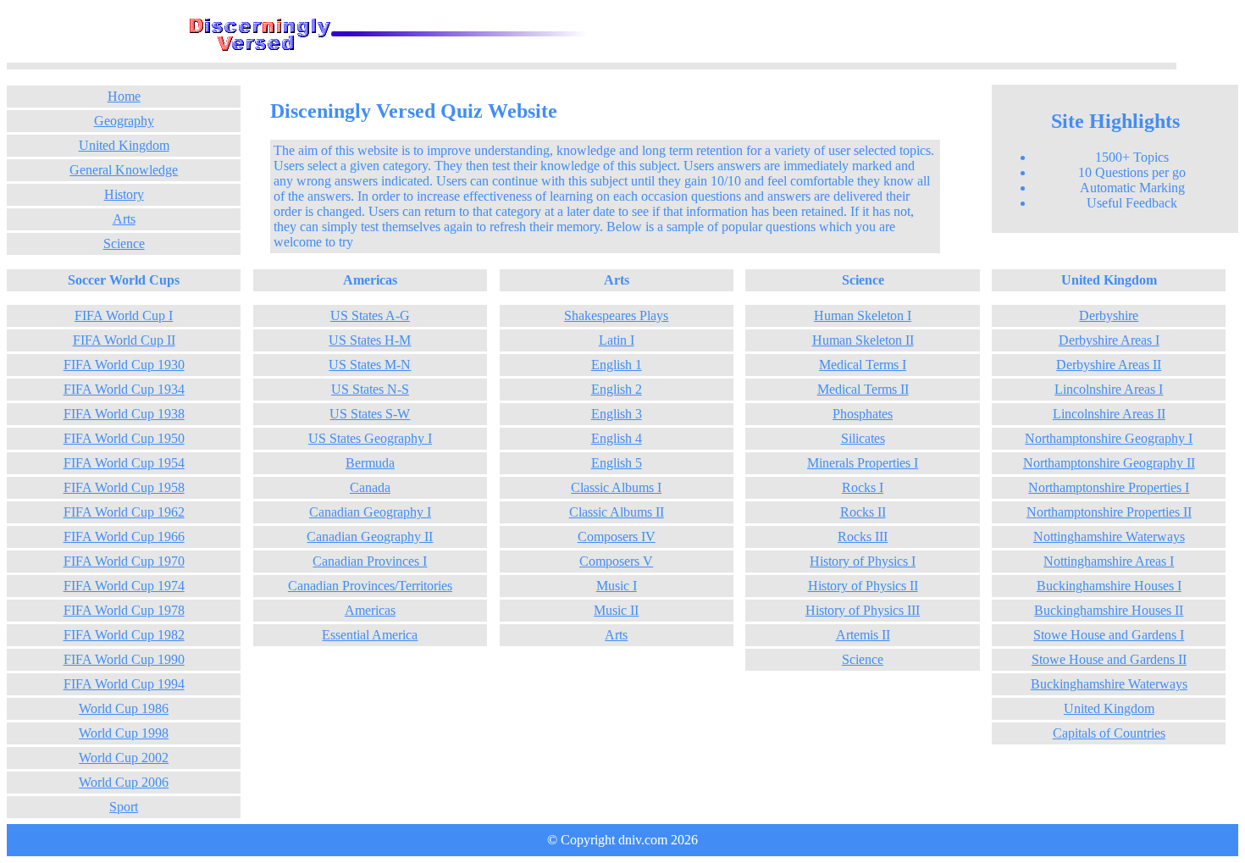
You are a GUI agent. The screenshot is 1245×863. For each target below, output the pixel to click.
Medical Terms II (863, 389)
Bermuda (370, 463)
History (124, 194)
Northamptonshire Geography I (1108, 438)
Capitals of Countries (1109, 733)
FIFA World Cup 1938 (124, 414)
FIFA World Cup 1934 (124, 389)
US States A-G (370, 315)
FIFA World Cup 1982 (124, 635)
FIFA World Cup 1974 (124, 585)
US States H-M (370, 340)
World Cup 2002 (124, 757)
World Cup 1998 (124, 733)
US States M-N (370, 364)
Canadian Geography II (370, 536)
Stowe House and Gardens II (1109, 659)
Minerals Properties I (862, 463)
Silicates (863, 438)
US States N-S (370, 389)
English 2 (616, 389)
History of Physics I (863, 561)
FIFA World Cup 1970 (124, 561)
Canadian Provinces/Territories (370, 585)
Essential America (370, 635)
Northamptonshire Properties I (1108, 487)
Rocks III (863, 536)
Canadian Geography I (370, 512)
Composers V (616, 561)
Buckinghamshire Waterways (1109, 684)
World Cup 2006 (124, 782)
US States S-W (369, 414)
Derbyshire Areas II (1108, 364)
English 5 (616, 463)
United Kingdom (124, 145)
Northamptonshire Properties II (1109, 512)
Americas (370, 610)
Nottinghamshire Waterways (1109, 536)
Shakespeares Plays (616, 315)
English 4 (616, 438)
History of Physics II (863, 585)
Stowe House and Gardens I (1108, 635)
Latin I (616, 340)
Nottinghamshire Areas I (1108, 561)
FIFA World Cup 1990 (124, 659)
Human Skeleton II (863, 340)
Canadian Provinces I (370, 561)
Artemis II (863, 635)
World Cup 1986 (124, 708)
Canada (370, 487)
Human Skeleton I (862, 315)
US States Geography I (370, 438)
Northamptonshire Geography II (1109, 463)
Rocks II (863, 512)
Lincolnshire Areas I (1108, 389)
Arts (124, 219)
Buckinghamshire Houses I (1109, 585)
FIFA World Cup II (124, 340)
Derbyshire (1108, 315)
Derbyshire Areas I (1109, 340)
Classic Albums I (616, 487)
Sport (123, 806)
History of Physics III (862, 610)
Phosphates (863, 414)
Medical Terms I (862, 364)
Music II (616, 610)
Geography (124, 120)
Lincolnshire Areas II (1109, 414)
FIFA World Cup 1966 (124, 536)
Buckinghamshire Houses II (1108, 610)
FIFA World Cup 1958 (124, 487)
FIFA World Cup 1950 (124, 438)
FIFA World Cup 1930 (124, 364)
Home (124, 96)
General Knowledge (123, 170)
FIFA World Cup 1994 (124, 684)
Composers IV (617, 536)
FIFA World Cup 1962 (124, 512)
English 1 (616, 364)
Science (124, 243)
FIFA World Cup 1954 (124, 463)
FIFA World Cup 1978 (124, 610)
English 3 (616, 414)
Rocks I (862, 487)
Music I (616, 585)
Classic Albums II (616, 512)
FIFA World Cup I (124, 315)
